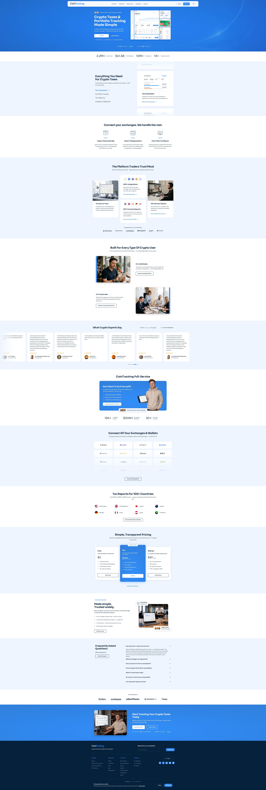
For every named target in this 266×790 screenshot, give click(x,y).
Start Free (108, 575)
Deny (159, 785)
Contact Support (102, 656)
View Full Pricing (132, 586)
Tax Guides (110, 763)
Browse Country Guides (130, 219)
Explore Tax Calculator (148, 102)
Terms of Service (124, 770)
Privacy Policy (123, 772)
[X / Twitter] (163, 763)
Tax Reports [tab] (100, 98)
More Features (94, 768)
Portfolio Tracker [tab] (102, 94)
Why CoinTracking (124, 763)
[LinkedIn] (166, 763)
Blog (109, 768)
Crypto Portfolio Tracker (97, 763)
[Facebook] (160, 763)
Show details (142, 786)
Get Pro (133, 576)
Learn (109, 765)
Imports (93, 761)
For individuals (137, 761)
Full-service (136, 765)
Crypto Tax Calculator (96, 765)
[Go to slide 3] (133, 364)
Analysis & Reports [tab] (102, 102)
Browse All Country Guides (133, 519)
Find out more (100, 631)
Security (122, 765)
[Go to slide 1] (128, 364)
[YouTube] (170, 763)
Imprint (122, 775)
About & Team (123, 761)
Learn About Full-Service (158, 213)
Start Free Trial (138, 727)
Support (122, 768)
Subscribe (170, 749)
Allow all (168, 785)
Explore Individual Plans (144, 273)
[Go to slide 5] (137, 364)
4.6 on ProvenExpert (146, 731)
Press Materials (111, 770)
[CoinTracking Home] (77, 3)
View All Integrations (129, 194)
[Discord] (173, 763)
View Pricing (114, 35)
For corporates (137, 763)
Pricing (145, 4)
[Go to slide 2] (131, 364)
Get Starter (158, 575)
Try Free (186, 3)
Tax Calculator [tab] (101, 90)
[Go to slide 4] (135, 364)
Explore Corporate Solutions (106, 305)
